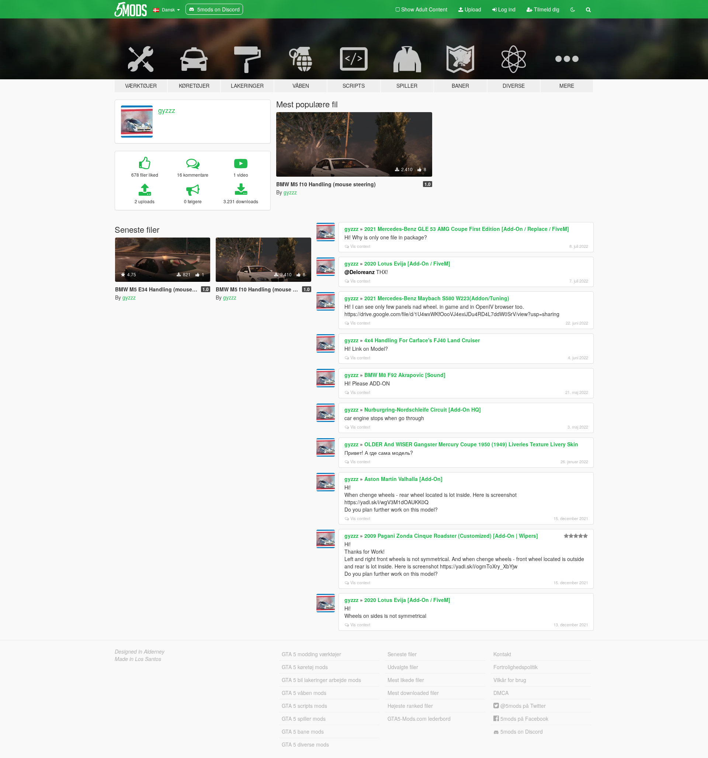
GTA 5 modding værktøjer (311, 654)
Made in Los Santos (138, 658)
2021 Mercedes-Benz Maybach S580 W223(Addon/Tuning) (436, 298)
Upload (472, 9)
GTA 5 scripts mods (304, 705)
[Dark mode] (572, 9)
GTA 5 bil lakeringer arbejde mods (321, 679)
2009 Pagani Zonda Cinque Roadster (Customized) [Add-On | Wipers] (451, 535)
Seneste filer (402, 654)
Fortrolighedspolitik (515, 667)
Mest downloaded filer (413, 692)
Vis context (360, 246)
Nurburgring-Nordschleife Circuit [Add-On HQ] (422, 409)
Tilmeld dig (545, 9)
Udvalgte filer (403, 667)
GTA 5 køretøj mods (305, 667)
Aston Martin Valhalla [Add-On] (403, 478)
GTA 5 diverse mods (305, 744)
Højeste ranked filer (410, 705)
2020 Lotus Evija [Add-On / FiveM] (407, 263)
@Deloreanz (359, 272)
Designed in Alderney (139, 651)
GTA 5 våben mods (304, 692)
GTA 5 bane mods (303, 731)
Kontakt (502, 654)
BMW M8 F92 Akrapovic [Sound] (404, 374)
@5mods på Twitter (522, 705)
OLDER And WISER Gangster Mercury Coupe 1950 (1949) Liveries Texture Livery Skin (471, 444)
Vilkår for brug (509, 679)
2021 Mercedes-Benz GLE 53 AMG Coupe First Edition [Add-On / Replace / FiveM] (466, 228)
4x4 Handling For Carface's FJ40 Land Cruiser (422, 340)
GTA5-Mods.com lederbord (419, 718)
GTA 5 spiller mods (304, 718)
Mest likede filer (406, 679)
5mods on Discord (521, 731)
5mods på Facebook (523, 718)
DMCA (501, 692)
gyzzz (166, 110)
